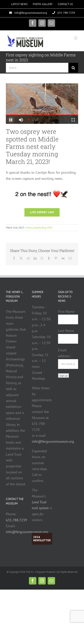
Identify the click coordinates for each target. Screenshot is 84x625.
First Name (66, 311)
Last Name (66, 330)
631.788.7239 (16, 520)
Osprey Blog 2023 (43, 227)
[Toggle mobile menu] (76, 38)
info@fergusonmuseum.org (27, 532)
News (29, 227)
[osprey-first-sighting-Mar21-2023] (42, 85)
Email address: (64, 353)
